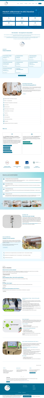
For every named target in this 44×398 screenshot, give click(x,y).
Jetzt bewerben (5, 247)
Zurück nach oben (38, 365)
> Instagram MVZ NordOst (6, 274)
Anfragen (24, 93)
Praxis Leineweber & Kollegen (7, 145)
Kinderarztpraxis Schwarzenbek (27, 143)
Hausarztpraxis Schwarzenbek (8, 152)
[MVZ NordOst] (6, 3)
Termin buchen (25, 385)
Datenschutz (24, 392)
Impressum (19, 392)
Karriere (34, 386)
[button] (18, 3)
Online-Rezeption (25, 386)
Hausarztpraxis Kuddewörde (7, 150)
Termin (40, 3)
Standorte (34, 389)
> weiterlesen (4, 280)
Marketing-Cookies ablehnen (36, 396)
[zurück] (2, 203)
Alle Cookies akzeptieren (27, 396)
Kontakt (34, 385)
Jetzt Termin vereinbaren (22, 75)
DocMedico (27, 394)
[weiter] (41, 203)
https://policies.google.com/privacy (25, 380)
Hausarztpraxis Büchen (7, 147)
